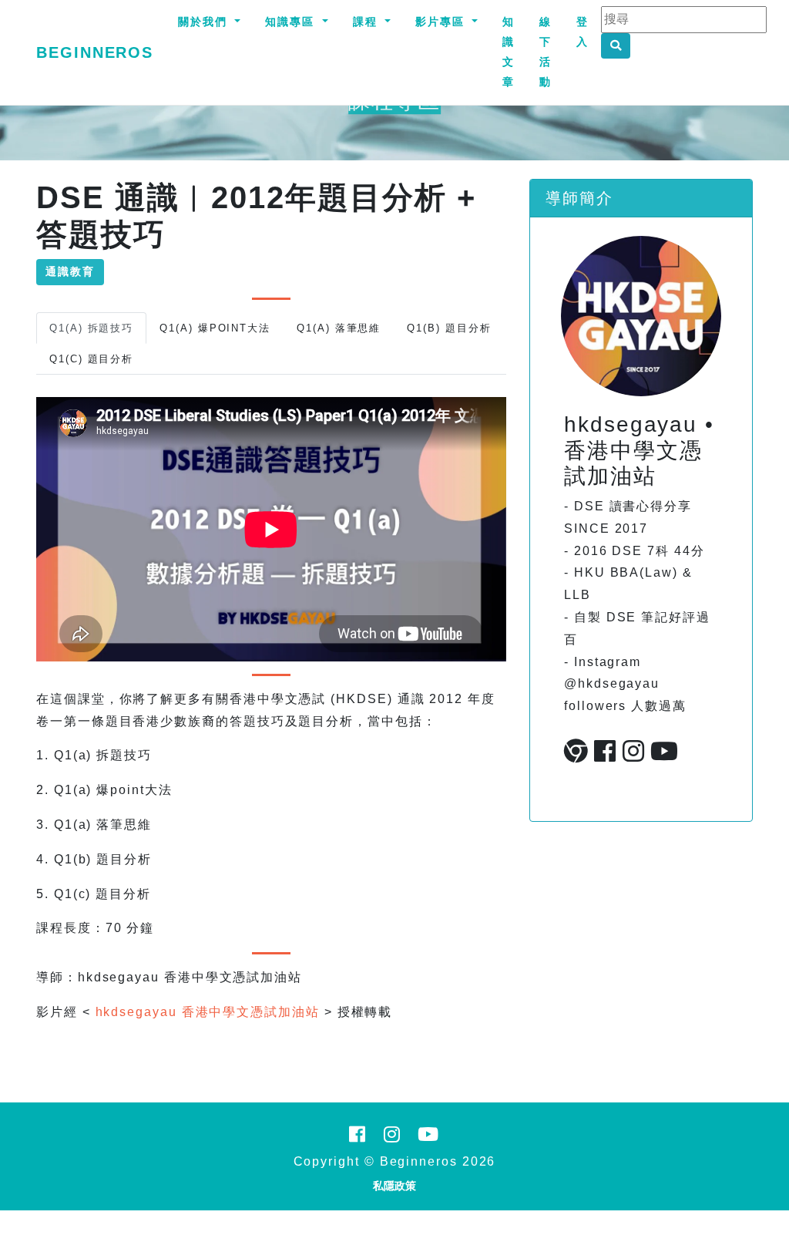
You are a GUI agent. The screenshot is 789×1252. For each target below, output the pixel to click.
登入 (582, 31)
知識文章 (508, 51)
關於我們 (205, 21)
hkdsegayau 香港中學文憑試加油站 (208, 1011)
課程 (367, 21)
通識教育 (70, 271)
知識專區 (292, 21)
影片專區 (442, 21)
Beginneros (94, 52)
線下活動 (545, 51)
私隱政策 (394, 1186)
